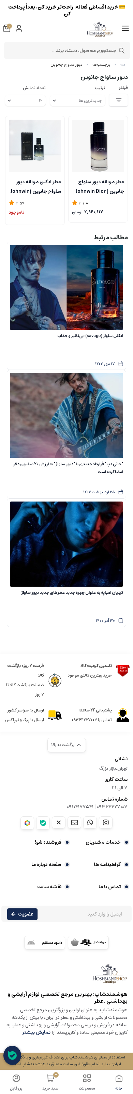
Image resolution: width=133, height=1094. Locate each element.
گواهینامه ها (107, 864)
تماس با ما (110, 886)
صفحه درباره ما (46, 864)
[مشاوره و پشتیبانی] (12, 1055)
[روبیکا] (27, 823)
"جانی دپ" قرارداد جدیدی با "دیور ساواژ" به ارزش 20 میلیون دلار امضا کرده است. (68, 468)
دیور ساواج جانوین (66, 64)
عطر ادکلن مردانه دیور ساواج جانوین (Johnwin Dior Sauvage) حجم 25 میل (35, 186)
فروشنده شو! (48, 842)
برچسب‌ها (101, 64)
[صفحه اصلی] (122, 64)
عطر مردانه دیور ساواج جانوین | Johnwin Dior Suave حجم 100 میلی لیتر (100, 186)
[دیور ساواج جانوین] (66, 977)
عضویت (25, 914)
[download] (44, 942)
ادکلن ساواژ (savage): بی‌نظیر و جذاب (90, 335)
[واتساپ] (90, 822)
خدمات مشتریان (103, 842)
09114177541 (80, 807)
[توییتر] (58, 822)
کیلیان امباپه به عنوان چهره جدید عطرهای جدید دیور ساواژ (72, 592)
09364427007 (112, 807)
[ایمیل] (74, 822)
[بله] (43, 823)
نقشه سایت (49, 886)
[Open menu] (125, 28)
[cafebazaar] (88, 942)
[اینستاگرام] (106, 822)
